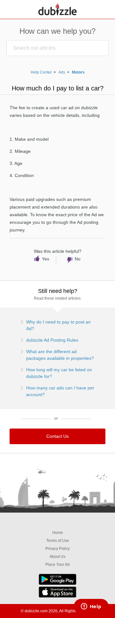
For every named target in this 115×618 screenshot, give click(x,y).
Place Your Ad (57, 564)
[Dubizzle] (57, 9)
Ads (61, 72)
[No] (73, 260)
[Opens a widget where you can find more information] (91, 607)
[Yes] (43, 260)
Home (57, 532)
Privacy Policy (57, 548)
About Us (57, 556)
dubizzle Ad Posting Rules (52, 340)
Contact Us (57, 436)
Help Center (41, 72)
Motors (78, 72)
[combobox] (57, 48)
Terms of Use (57, 540)
